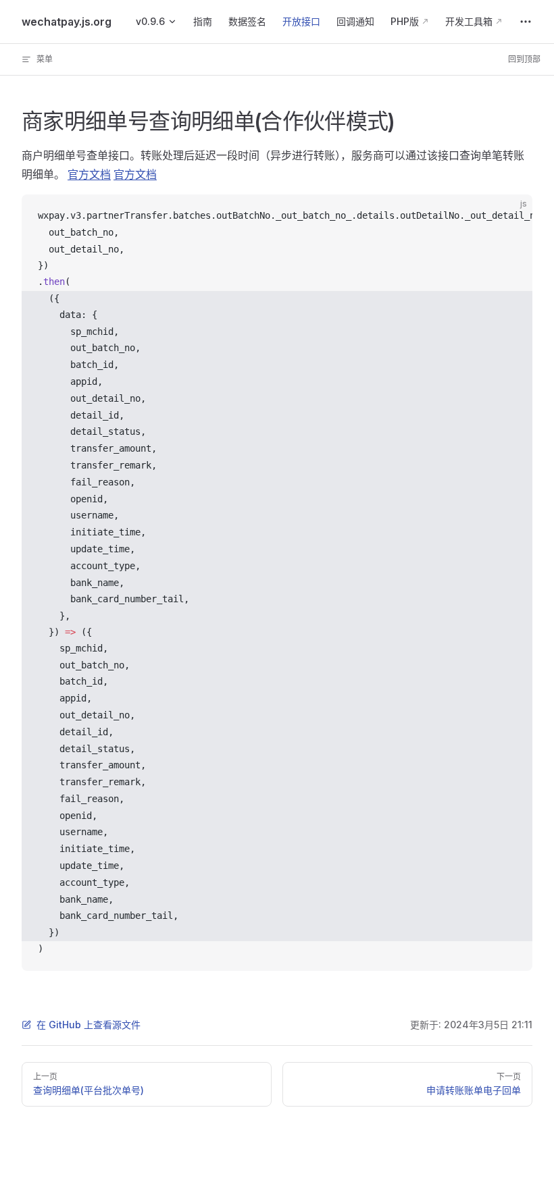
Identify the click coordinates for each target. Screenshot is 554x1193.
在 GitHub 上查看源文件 (88, 1024)
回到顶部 (524, 59)
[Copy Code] (510, 216)
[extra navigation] (525, 21)
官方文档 (89, 174)
